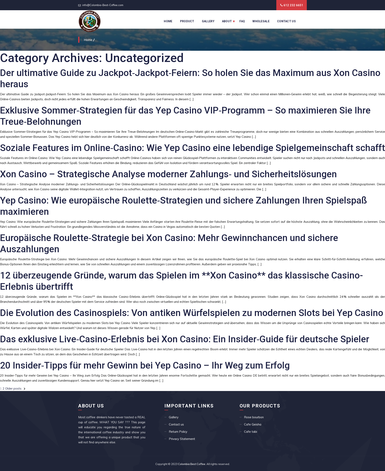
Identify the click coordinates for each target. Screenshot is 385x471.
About (227, 21)
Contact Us (286, 21)
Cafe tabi (250, 432)
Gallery (208, 21)
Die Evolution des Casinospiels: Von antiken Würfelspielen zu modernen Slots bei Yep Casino (191, 312)
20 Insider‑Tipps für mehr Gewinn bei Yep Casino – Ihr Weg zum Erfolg (145, 365)
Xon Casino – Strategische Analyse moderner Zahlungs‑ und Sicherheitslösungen (168, 174)
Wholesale (261, 21)
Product (187, 21)
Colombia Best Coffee (191, 464)
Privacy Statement (182, 439)
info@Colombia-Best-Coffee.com (102, 5)
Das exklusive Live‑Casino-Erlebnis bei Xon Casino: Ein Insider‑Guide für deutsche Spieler (184, 339)
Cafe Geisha (252, 424)
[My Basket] (303, 16)
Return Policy (178, 432)
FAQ (242, 21)
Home (168, 21)
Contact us (176, 424)
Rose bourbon (254, 417)
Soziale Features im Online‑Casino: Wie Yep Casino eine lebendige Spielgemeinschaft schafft (192, 147)
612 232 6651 (293, 5)
